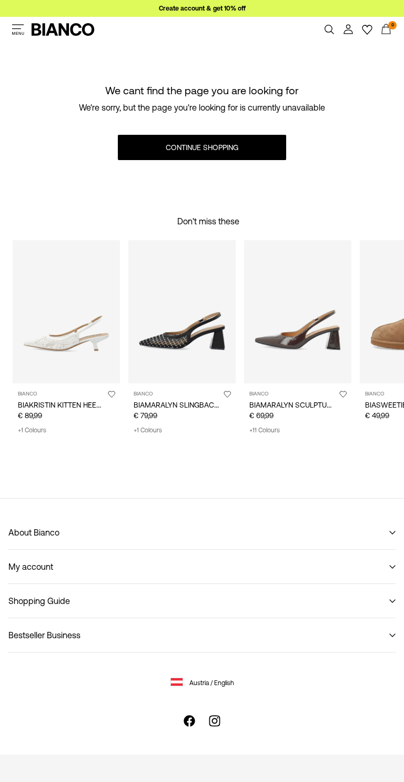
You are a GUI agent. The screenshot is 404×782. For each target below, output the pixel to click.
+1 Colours (32, 430)
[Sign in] (348, 29)
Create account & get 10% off (202, 8)
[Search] (329, 29)
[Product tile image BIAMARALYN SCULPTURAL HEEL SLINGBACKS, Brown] (297, 311)
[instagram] (214, 720)
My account (30, 566)
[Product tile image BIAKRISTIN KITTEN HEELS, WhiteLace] (66, 311)
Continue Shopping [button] (202, 147)
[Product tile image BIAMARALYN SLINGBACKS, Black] (182, 311)
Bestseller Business (44, 635)
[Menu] (17, 29)
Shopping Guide (39, 601)
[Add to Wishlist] (111, 394)
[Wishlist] (367, 29)
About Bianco (33, 532)
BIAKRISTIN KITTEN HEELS (61, 405)
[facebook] (189, 720)
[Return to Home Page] (63, 29)
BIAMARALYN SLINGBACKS (179, 405)
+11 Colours (264, 430)
